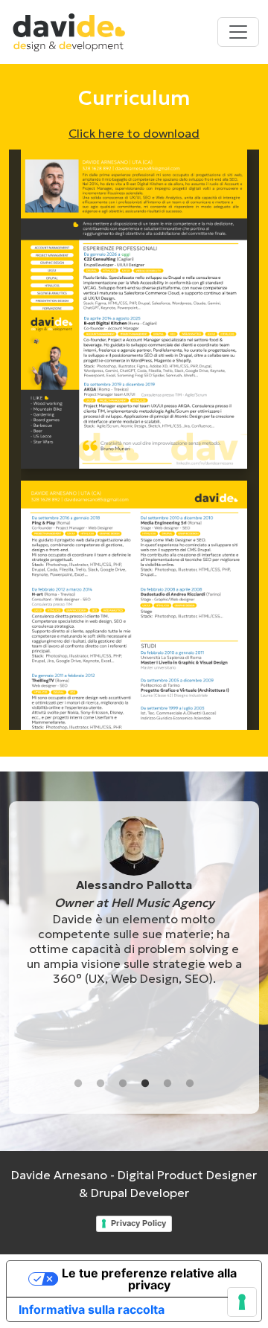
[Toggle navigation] (238, 32)
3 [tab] (122, 1084)
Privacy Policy (138, 1223)
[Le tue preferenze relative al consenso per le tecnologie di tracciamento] (242, 1302)
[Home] (75, 32)
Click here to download (134, 133)
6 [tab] (189, 1084)
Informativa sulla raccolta (92, 1309)
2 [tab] (100, 1084)
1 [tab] (78, 1084)
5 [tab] (167, 1084)
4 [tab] (145, 1084)
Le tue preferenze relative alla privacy (149, 1279)
